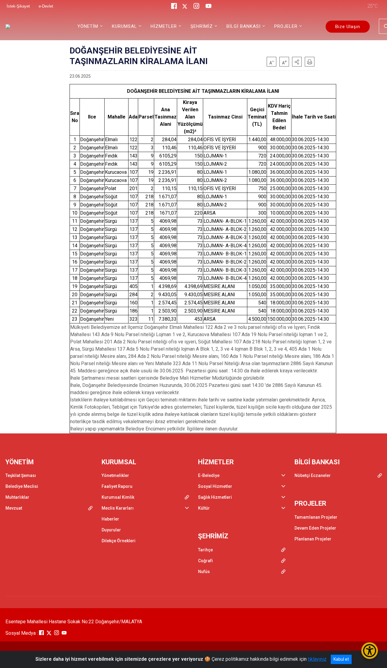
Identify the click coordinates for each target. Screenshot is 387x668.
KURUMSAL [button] (124, 26)
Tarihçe (205, 549)
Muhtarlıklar (17, 497)
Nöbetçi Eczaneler (312, 475)
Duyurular (111, 529)
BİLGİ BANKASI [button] (243, 26)
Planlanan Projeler (312, 539)
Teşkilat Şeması (20, 475)
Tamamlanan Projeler (315, 517)
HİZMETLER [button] (164, 26)
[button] (297, 61)
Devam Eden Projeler (315, 528)
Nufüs (204, 571)
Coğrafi (205, 560)
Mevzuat (13, 508)
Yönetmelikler (115, 475)
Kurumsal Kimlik (118, 497)
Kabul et (341, 659)
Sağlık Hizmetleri (215, 497)
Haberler (110, 519)
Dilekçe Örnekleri (118, 540)
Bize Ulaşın (347, 26)
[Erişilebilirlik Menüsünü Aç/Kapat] (369, 650)
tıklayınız (317, 659)
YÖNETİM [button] (87, 26)
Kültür (204, 508)
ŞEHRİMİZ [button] (201, 26)
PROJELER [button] (286, 26)
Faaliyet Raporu (117, 486)
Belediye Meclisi (21, 486)
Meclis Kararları (118, 508)
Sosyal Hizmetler (215, 486)
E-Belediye (209, 475)
